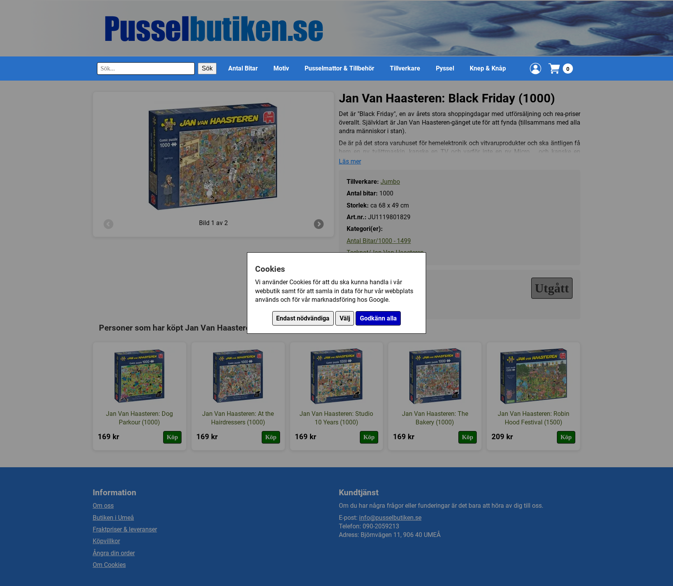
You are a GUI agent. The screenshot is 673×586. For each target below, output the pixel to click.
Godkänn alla (378, 318)
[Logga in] (535, 68)
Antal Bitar (243, 68)
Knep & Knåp (488, 68)
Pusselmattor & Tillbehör (339, 68)
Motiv (281, 68)
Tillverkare (405, 68)
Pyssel (445, 68)
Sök (207, 68)
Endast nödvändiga (302, 318)
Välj (345, 318)
